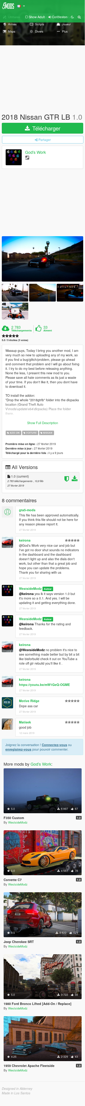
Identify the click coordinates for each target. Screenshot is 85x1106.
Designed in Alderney (17, 1088)
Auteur (48, 588)
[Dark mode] (72, 16)
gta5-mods (27, 510)
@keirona (26, 593)
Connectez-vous (54, 744)
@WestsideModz (32, 650)
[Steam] (27, 157)
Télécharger (45, 128)
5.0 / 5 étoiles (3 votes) (15, 340)
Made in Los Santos (16, 1093)
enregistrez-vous (18, 749)
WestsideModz (30, 588)
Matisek (25, 722)
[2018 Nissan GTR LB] (42, 259)
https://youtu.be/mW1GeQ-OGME (44, 684)
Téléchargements (21, 330)
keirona (25, 540)
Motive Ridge (29, 700)
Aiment (47, 330)
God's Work (35, 152)
